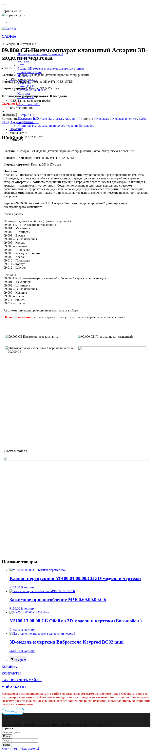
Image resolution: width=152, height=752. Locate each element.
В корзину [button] (28, 587)
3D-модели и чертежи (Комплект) (40, 118)
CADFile (9, 36)
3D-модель (101, 118)
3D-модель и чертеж (123, 118)
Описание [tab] (16, 129)
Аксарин (16, 122)
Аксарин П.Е (74, 118)
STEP (5, 122)
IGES (142, 118)
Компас (29, 122)
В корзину (9, 114)
